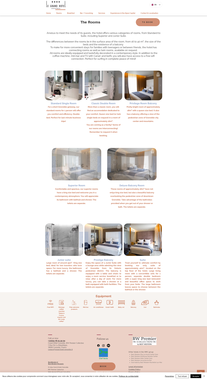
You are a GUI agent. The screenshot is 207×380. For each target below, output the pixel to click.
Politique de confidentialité (128, 376)
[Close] (204, 376)
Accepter (196, 376)
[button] (64, 85)
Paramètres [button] (169, 376)
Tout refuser (182, 376)
